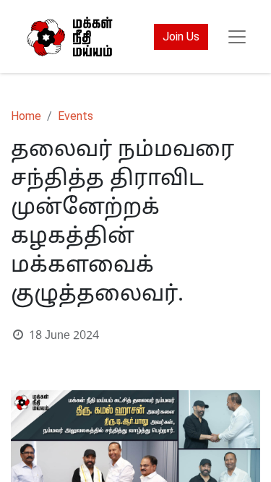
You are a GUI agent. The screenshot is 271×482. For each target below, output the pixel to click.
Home (26, 116)
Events (75, 116)
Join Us (181, 36)
